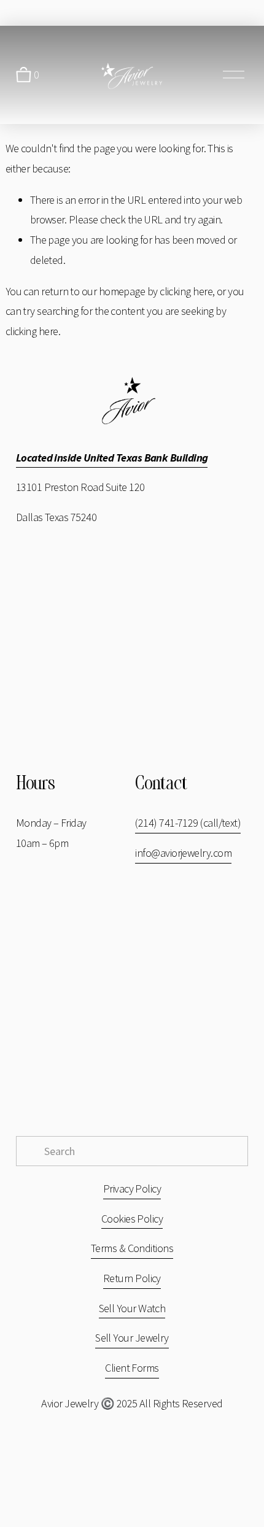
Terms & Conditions (132, 1248)
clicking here (186, 291)
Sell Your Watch (132, 1308)
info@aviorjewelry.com (183, 853)
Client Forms (131, 1368)
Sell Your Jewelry (132, 1338)
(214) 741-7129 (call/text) (188, 823)
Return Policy (132, 1278)
